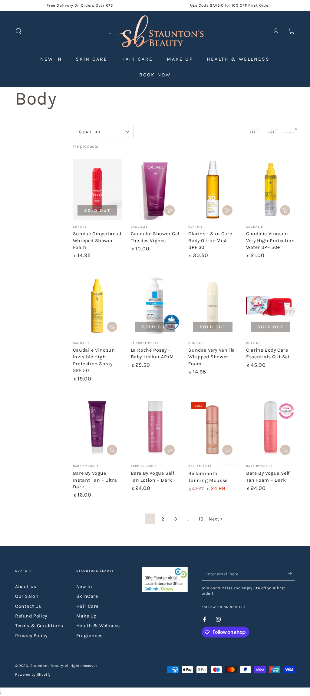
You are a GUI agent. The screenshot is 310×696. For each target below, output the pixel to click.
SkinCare (87, 596)
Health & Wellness (98, 625)
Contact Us (28, 606)
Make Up (86, 616)
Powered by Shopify (33, 674)
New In (84, 586)
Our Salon (26, 596)
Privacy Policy (31, 635)
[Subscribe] (291, 574)
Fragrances (89, 635)
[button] (18, 31)
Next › (216, 519)
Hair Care (87, 606)
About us (25, 586)
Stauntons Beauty (46, 666)
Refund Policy (31, 616)
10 (201, 519)
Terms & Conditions (39, 625)
